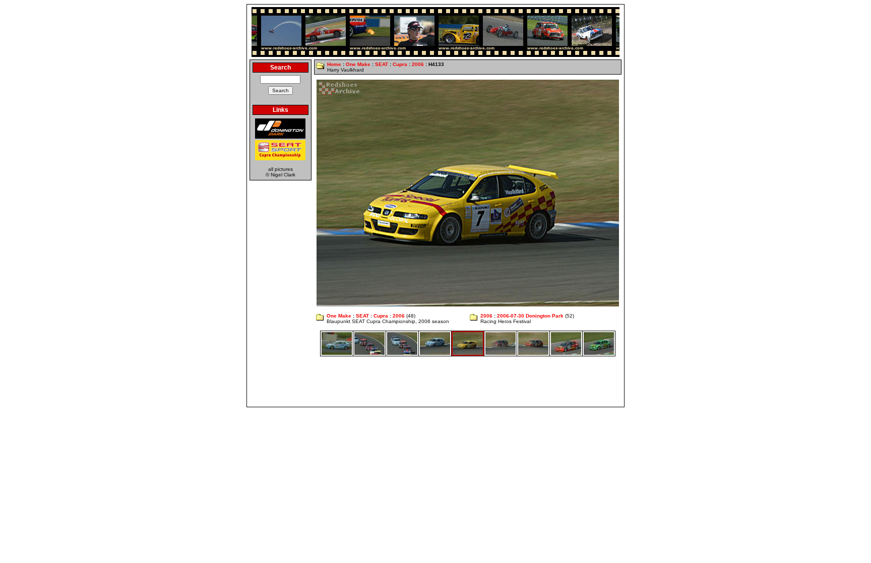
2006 (418, 64)
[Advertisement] (435, 381)
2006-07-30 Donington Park (530, 316)
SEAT (381, 64)
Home (334, 64)
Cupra (400, 64)
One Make (358, 64)
